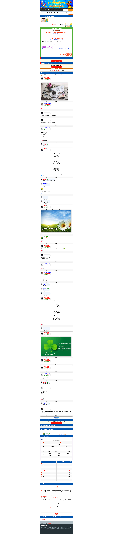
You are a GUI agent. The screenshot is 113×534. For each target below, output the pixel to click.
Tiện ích (55, 9)
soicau (45, 496)
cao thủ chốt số (52, 529)
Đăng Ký (59, 61)
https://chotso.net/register (56, 493)
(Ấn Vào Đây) (55, 497)
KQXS (46, 9)
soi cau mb (46, 528)
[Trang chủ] (56, 4)
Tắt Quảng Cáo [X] (70, 14)
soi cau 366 (68, 495)
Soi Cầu (49, 508)
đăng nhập (60, 74)
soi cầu (60, 495)
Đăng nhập (62, 434)
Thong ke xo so (45, 529)
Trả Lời (46, 146)
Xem (56, 513)
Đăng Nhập (54, 61)
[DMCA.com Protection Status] (56, 531)
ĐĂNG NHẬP (65, 9)
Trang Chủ (42, 9)
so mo (49, 529)
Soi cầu (42, 490)
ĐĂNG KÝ (70, 9)
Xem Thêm (56, 417)
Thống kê (50, 9)
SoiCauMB (44, 495)
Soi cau (43, 527)
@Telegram (50, 523)
